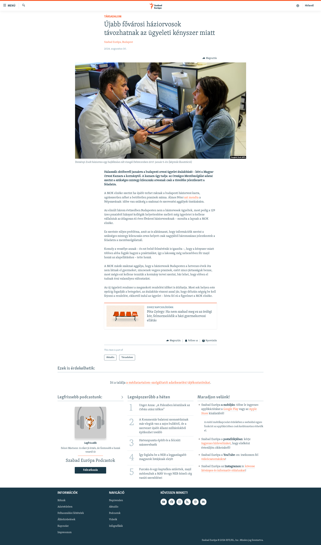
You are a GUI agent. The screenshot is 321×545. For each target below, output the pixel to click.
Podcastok (114, 513)
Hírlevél (309, 5)
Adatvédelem (65, 506)
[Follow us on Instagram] (179, 502)
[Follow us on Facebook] (171, 502)
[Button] (209, 58)
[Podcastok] (298, 5)
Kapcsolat (63, 526)
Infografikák (116, 526)
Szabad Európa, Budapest (118, 42)
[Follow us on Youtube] (163, 502)
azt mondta (191, 197)
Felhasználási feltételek (71, 513)
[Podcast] (195, 502)
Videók (113, 519)
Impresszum (65, 532)
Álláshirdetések (66, 519)
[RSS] (187, 502)
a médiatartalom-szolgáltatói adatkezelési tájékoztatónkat (168, 382)
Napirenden (116, 500)
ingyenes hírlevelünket (216, 443)
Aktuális (113, 506)
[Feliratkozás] (203, 502)
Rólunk (61, 500)
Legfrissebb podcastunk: (80, 397)
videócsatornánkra (213, 459)
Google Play (230, 409)
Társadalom (112, 16)
